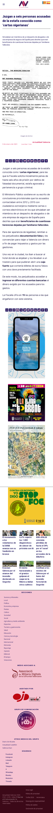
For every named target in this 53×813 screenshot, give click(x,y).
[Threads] (3, 781)
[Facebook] (17, 160)
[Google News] (6, 160)
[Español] (48, 2)
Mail (7, 763)
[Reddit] (39, 160)
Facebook (9, 754)
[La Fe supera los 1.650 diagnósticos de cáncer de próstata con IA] (26, 533)
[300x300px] (26, 420)
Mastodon (9, 778)
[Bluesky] (31, 160)
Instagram (9, 757)
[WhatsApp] (3, 772)
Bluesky (8, 775)
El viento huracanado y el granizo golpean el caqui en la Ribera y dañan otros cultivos (26, 576)
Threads (9, 781)
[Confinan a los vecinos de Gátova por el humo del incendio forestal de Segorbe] (43, 564)
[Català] (44, 2)
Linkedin (9, 760)
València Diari (7, 748)
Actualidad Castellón (9, 745)
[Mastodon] (28, 160)
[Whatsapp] (10, 160)
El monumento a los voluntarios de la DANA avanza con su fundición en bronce (9, 545)
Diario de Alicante (8, 742)
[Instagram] (14, 160)
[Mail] (3, 763)
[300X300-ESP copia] (26, 506)
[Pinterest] (42, 160)
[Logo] (23, 5)
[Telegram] (24, 160)
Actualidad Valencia (41, 142)
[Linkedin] (35, 160)
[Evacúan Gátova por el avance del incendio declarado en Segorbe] (9, 564)
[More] (46, 160)
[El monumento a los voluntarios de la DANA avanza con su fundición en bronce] (9, 533)
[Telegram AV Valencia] (26, 380)
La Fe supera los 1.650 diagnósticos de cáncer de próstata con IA (26, 543)
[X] (21, 160)
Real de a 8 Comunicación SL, (12, 798)
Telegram (9, 766)
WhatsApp (9, 772)
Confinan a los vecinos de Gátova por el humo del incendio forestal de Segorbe (42, 576)
